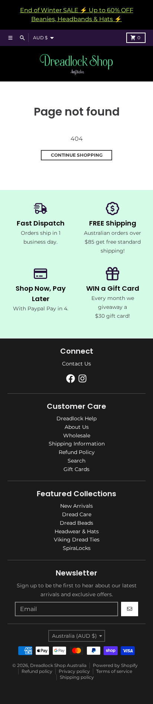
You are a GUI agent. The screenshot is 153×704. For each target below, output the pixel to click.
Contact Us (76, 363)
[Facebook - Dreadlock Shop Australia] (70, 378)
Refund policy (37, 671)
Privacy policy (74, 671)
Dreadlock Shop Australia (58, 665)
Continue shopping (76, 155)
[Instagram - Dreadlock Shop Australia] (82, 378)
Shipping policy (77, 677)
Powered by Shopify (115, 665)
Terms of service (114, 671)
